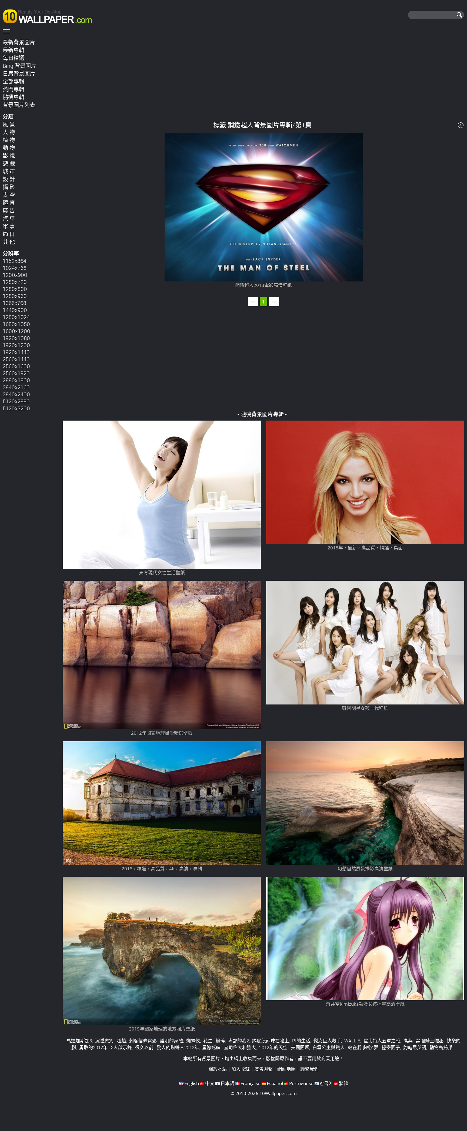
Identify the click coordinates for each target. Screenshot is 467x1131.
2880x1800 (16, 380)
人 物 (9, 132)
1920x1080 (16, 337)
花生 (207, 1041)
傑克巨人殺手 (327, 1041)
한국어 (326, 1083)
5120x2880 (16, 401)
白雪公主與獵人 (328, 1047)
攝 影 (9, 186)
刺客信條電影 (143, 1041)
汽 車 (9, 218)
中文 (209, 1083)
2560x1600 (16, 366)
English (191, 1083)
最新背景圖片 (19, 42)
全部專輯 (13, 81)
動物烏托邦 (440, 1047)
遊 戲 (9, 163)
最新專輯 (13, 49)
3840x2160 (16, 387)
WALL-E (352, 1041)
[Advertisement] (263, 75)
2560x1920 (16, 373)
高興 (408, 1041)
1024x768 (14, 267)
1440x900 (15, 309)
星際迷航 (211, 1047)
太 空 (9, 194)
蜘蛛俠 (193, 1041)
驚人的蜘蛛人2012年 (178, 1047)
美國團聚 (300, 1047)
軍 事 (9, 226)
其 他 (9, 241)
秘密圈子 (391, 1047)
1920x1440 (16, 351)
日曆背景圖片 (19, 73)
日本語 (227, 1083)
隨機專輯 (13, 96)
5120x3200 (16, 408)
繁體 (343, 1083)
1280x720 (15, 281)
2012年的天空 (273, 1047)
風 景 (9, 124)
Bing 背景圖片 (19, 65)
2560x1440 (16, 359)
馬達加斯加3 (79, 1041)
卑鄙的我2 (238, 1041)
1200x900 (15, 274)
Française (251, 1083)
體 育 (9, 202)
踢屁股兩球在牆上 (270, 1041)
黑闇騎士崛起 (429, 1041)
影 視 (9, 155)
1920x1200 (16, 344)
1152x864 (14, 260)
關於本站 (217, 1069)
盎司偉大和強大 (240, 1047)
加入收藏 (240, 1069)
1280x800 (15, 288)
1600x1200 (16, 330)
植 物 (9, 139)
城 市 (9, 171)
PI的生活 (301, 1041)
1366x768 (14, 302)
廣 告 (9, 210)
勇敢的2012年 (93, 1047)
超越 (121, 1041)
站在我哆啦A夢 (363, 1047)
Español (275, 1083)
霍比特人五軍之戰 (381, 1041)
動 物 (9, 147)
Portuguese (301, 1083)
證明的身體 (171, 1041)
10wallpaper (50, 15)
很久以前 (144, 1047)
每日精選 (13, 57)
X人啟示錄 (121, 1047)
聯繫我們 (309, 1069)
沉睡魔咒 (104, 1041)
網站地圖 (286, 1069)
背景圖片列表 (19, 104)
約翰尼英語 (414, 1047)
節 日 (9, 233)
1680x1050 (16, 323)
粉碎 (220, 1041)
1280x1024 (16, 316)
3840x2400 (16, 394)
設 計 (9, 179)
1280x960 (15, 295)
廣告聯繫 (263, 1069)
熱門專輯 (13, 89)
